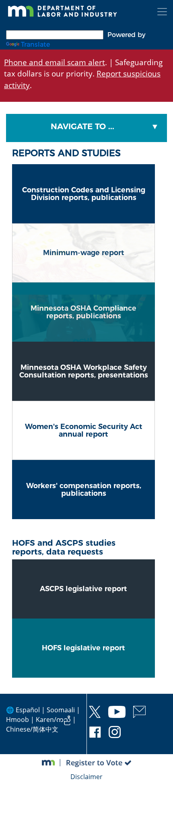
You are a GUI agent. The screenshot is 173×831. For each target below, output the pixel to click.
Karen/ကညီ (53, 719)
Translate (35, 44)
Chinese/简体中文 (32, 729)
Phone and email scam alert (54, 62)
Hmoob (17, 719)
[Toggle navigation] (162, 11)
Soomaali (61, 709)
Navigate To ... (82, 126)
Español (28, 709)
